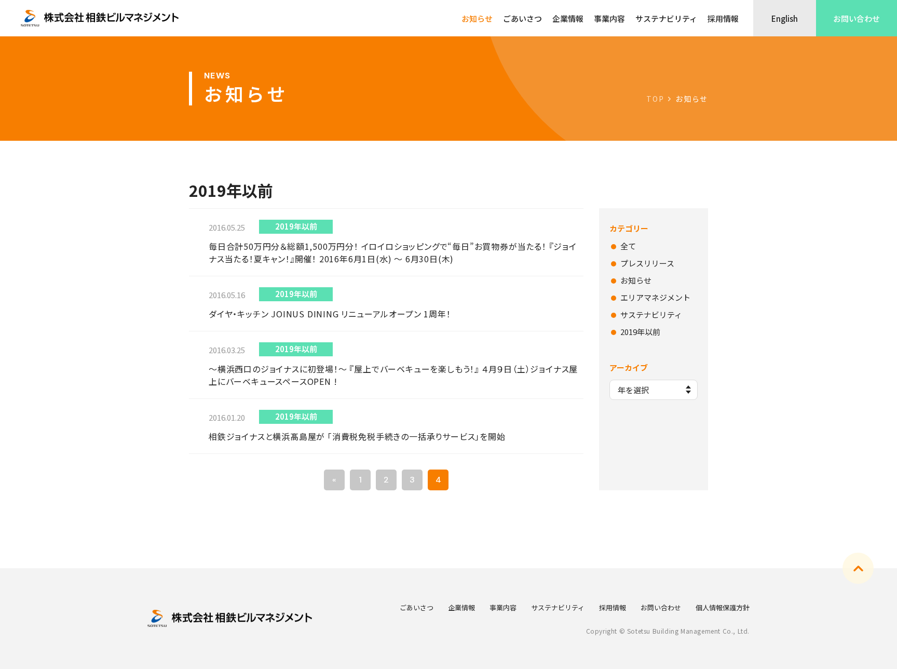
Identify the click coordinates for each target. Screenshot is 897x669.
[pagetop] (858, 568)
